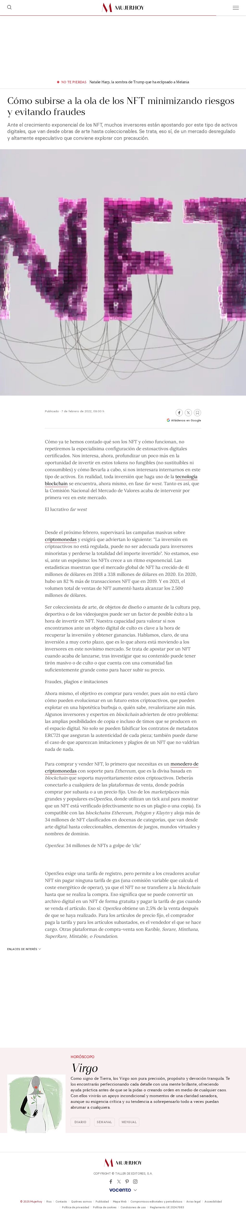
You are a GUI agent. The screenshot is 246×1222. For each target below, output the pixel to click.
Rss (48, 1201)
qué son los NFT (120, 441)
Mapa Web (120, 1201)
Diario (80, 1122)
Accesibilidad (212, 1201)
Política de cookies (105, 1207)
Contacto (61, 1201)
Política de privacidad (75, 1207)
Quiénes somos (81, 1201)
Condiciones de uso (133, 1207)
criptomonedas (61, 539)
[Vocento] (123, 1190)
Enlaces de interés (22, 949)
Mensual (129, 1122)
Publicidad (102, 1201)
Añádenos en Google (186, 420)
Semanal (104, 1122)
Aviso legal (193, 1201)
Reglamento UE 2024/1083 (167, 1207)
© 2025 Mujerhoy (31, 1201)
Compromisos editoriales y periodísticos (156, 1201)
